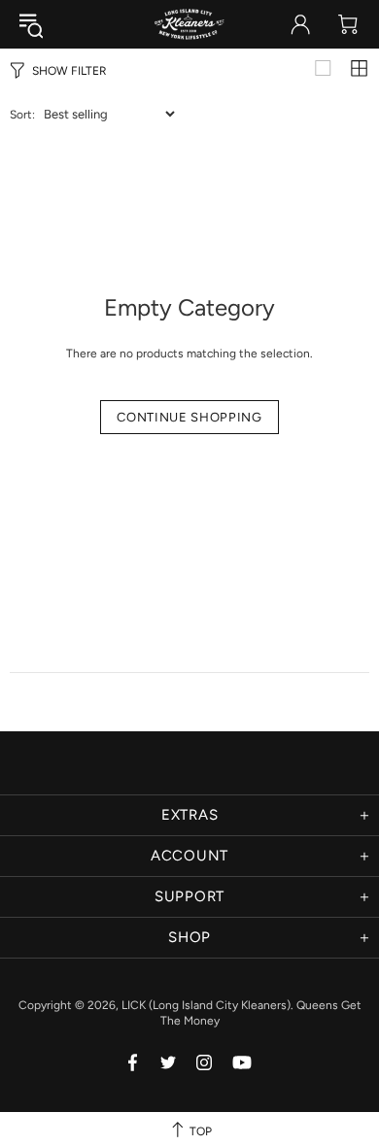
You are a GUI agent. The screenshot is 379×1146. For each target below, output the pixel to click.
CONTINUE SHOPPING (189, 417)
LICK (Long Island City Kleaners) (189, 24)
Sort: (22, 114)
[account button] (300, 24)
